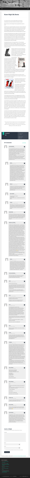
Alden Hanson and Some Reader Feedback (5, 464)
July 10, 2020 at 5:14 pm (12, 305)
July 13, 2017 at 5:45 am (12, 147)
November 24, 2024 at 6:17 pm (12, 405)
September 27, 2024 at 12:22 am (14, 203)
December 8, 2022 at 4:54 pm (12, 398)
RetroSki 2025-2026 (15, 4)
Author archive (5, 135)
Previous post (21, 136)
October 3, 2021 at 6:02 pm (12, 382)
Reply (24, 146)
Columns (21, 134)
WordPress (14, 476)
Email (5, 446)
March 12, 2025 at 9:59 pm (12, 413)
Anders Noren (24, 476)
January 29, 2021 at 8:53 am (12, 368)
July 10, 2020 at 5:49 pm (12, 326)
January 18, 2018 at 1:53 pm (12, 223)
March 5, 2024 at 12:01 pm (13, 194)
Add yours (24, 142)
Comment (5, 432)
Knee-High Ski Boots (11, 14)
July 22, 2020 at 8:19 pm (12, 333)
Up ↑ (27, 476)
